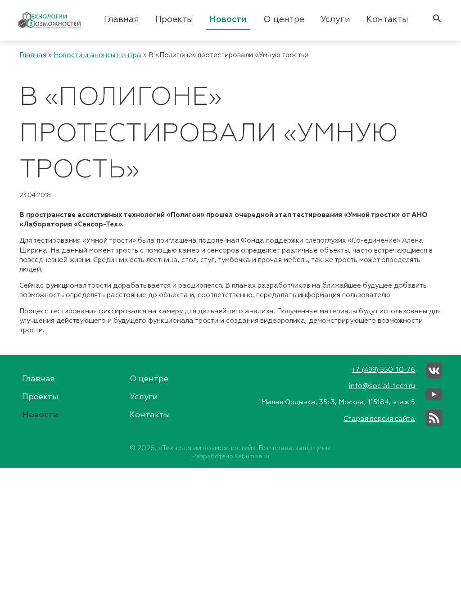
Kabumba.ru (252, 457)
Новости (228, 19)
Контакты (387, 19)
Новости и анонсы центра (97, 55)
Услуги (335, 19)
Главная (121, 19)
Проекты (174, 19)
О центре (283, 19)
